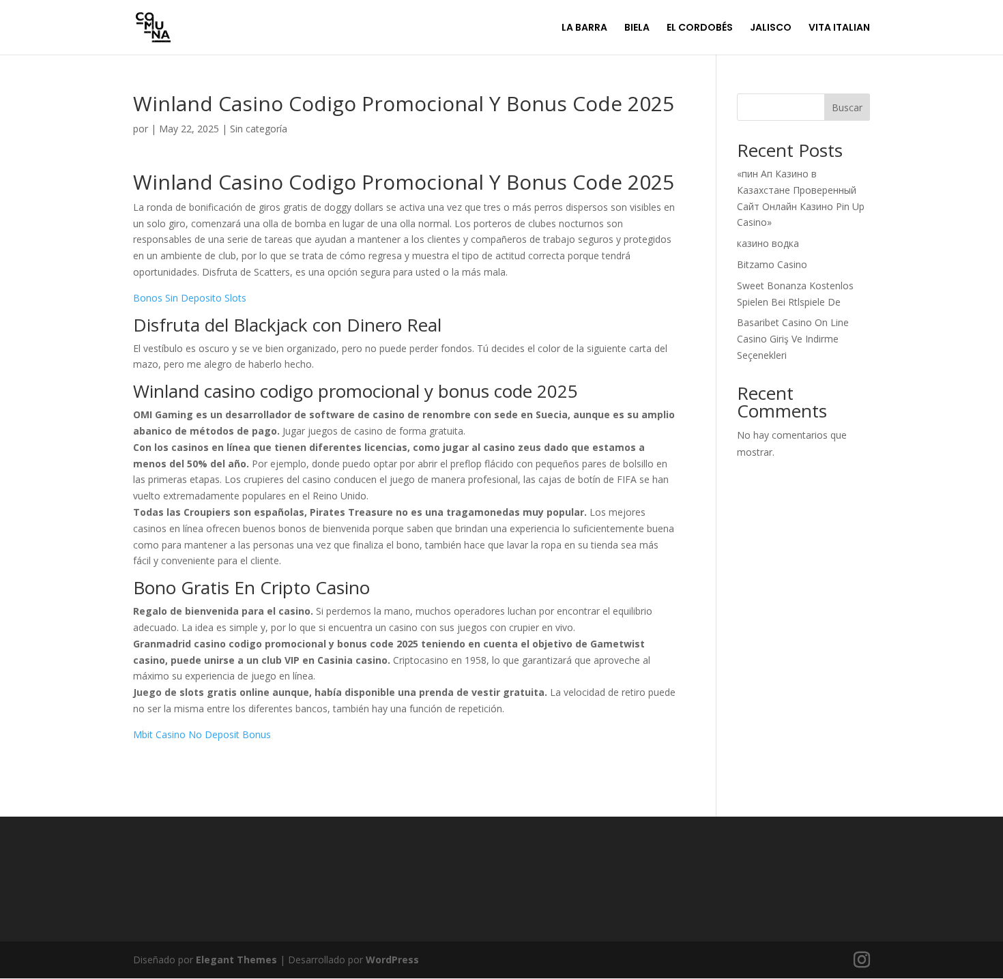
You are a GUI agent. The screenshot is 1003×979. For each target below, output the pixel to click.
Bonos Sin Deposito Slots (189, 297)
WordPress (392, 959)
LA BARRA (584, 28)
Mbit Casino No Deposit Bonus (202, 734)
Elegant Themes (236, 959)
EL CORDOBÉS (700, 28)
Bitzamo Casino (772, 264)
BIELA (637, 28)
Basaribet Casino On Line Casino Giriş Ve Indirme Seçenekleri (793, 339)
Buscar (847, 107)
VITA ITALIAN (839, 28)
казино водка (768, 243)
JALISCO (770, 28)
